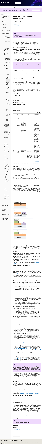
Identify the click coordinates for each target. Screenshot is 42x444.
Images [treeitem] (7, 68)
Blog (11, 442)
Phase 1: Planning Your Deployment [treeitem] (7, 59)
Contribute (15, 442)
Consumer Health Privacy (24, 442)
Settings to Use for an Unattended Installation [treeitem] (7, 151)
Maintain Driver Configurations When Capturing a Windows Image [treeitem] (7, 181)
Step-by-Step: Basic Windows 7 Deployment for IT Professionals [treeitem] (7, 165)
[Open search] (38, 7)
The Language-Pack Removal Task (17, 27)
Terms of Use (31, 442)
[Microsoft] (1, 7)
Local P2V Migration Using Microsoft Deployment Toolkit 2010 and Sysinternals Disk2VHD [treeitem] (7, 201)
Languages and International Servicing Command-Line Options (29, 393)
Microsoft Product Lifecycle (25, 9)
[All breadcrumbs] (13, 13)
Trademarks (36, 442)
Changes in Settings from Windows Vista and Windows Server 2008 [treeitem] (6, 145)
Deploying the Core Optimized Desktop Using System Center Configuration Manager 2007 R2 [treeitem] (7, 196)
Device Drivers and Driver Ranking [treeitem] (8, 107)
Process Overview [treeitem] (7, 62)
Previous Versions (7, 442)
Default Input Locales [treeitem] (8, 88)
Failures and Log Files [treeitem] (8, 122)
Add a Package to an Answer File (22, 358)
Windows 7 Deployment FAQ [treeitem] (7, 42)
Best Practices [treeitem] (5, 155)
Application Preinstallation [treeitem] (8, 104)
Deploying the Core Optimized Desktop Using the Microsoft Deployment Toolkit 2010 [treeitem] (6, 190)
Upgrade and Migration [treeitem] (7, 120)
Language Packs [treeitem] (7, 78)
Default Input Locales (16, 433)
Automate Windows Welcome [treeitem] (6, 154)
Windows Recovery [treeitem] (7, 110)
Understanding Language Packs (17, 273)
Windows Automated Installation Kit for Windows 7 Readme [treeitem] (6, 141)
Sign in (40, 7)
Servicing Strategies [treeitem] (7, 117)
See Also (14, 28)
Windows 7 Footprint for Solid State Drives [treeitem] (7, 95)
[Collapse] (10, 13)
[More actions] (40, 13)
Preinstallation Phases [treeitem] (6, 54)
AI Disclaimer (2, 442)
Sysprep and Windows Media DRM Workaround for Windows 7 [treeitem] (7, 173)
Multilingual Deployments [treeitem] (8, 80)
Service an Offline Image (23, 415)
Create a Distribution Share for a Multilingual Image (23, 348)
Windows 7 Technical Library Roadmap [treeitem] (6, 19)
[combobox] (5, 14)
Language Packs (20, 13)
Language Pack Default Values (17, 431)
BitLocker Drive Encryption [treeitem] (8, 115)
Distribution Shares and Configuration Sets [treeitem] (7, 71)
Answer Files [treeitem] (7, 74)
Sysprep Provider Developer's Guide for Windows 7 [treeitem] (7, 177)
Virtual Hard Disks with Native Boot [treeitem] (7, 99)
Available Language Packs (17, 430)
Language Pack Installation (17, 25)
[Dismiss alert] (40, 1)
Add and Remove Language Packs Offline (21, 342)
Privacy (19, 442)
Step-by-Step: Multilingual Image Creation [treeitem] (6, 169)
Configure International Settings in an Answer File (27, 361)
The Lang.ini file (15, 26)
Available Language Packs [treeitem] (7, 83)
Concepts (16, 13)
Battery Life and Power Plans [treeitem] (8, 112)
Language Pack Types (16, 24)
